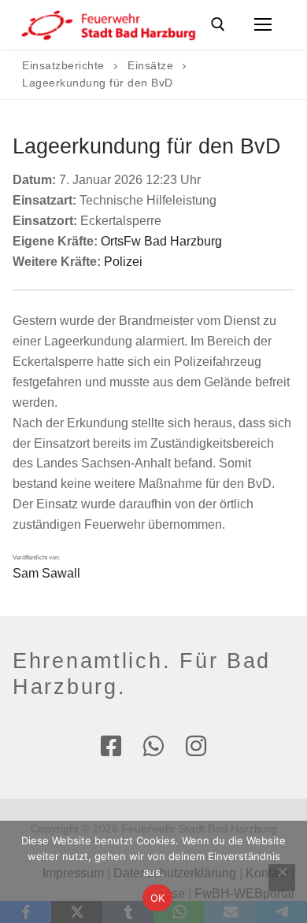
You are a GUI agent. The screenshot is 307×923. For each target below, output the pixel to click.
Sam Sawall (46, 573)
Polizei (123, 261)
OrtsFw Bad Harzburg (161, 241)
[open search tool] (218, 24)
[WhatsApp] (153, 746)
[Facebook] (111, 746)
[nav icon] (263, 25)
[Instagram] (196, 746)
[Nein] (281, 877)
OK (157, 898)
